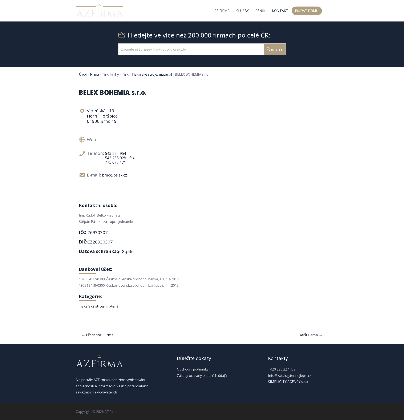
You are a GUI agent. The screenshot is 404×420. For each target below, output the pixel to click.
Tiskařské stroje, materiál (152, 74)
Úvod (83, 74)
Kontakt (280, 10)
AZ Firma (222, 10)
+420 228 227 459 (281, 369)
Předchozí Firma (98, 334)
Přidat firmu (307, 10)
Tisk (125, 74)
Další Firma (310, 334)
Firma (94, 74)
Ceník (260, 10)
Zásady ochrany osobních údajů (202, 375)
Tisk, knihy (110, 74)
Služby (242, 10)
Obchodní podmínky (193, 369)
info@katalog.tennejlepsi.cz (289, 375)
